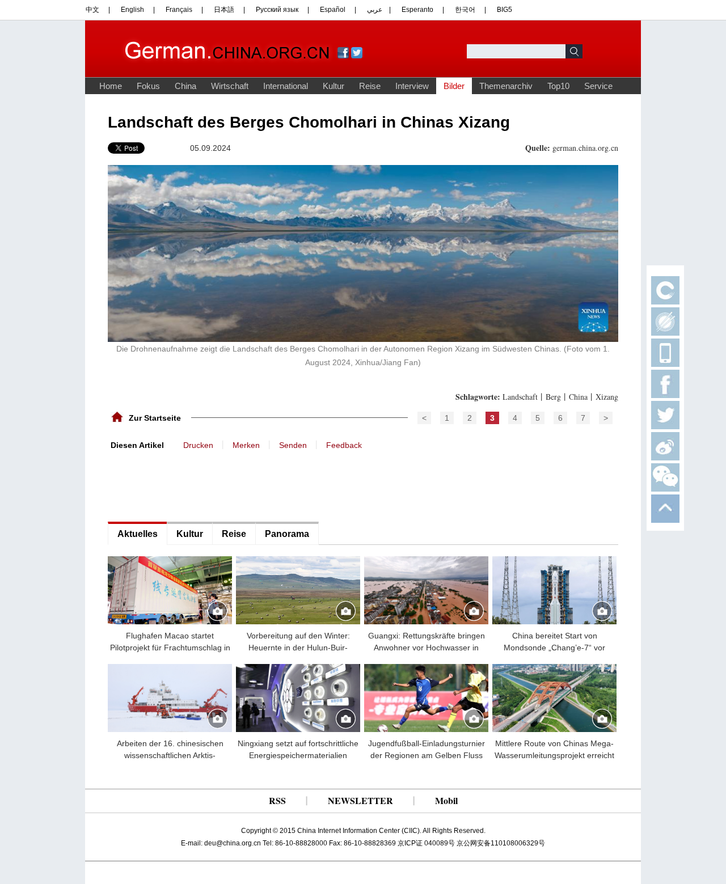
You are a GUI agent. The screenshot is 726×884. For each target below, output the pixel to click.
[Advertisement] (193, 485)
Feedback (344, 445)
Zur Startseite (155, 417)
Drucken (198, 445)
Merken (246, 445)
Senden (293, 445)
